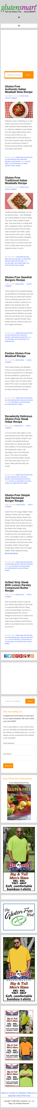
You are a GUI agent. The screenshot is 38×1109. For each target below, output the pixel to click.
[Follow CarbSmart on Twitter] (9, 657)
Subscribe (12, 1096)
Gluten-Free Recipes (12, 159)
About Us (4, 1093)
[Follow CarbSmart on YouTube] (21, 657)
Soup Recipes (16, 161)
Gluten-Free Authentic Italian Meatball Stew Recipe (19, 89)
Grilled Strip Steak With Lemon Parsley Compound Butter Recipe (18, 586)
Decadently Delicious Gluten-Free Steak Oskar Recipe (18, 419)
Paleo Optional (23, 568)
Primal (18, 166)
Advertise (22, 1093)
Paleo (13, 166)
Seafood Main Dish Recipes (20, 479)
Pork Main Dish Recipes (19, 337)
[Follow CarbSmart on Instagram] (28, 657)
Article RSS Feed (23, 1096)
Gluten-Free (9, 263)
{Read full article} (11, 553)
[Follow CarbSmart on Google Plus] (24, 657)
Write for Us (31, 1093)
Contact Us (13, 1093)
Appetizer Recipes (22, 257)
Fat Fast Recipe (14, 639)
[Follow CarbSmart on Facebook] (5, 657)
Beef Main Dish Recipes (24, 157)
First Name (7, 754)
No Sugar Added (14, 163)
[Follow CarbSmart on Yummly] (13, 657)
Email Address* (9, 743)
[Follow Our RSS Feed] (32, 657)
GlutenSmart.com (19, 8)
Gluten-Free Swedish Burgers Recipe (18, 279)
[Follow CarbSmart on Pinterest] (17, 657)
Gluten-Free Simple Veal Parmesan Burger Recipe (17, 498)
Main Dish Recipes (17, 261)
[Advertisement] (19, 49)
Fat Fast (11, 481)
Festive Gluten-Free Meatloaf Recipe (17, 355)
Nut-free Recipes (11, 404)
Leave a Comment (11, 98)
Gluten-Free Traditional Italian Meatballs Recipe (16, 180)
